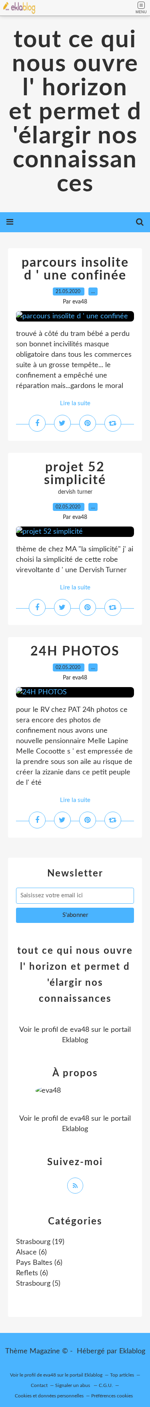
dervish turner (75, 492)
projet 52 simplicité (75, 473)
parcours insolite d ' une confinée (75, 269)
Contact (39, 1385)
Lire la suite (75, 403)
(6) (31, 1252)
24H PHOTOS (75, 651)
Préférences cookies (112, 1395)
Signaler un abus (73, 1385)
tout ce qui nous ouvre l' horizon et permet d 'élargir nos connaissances (75, 112)
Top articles (122, 1375)
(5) (38, 1283)
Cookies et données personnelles (49, 1395)
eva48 (79, 1029)
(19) (40, 1242)
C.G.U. (106, 1385)
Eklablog (132, 1351)
